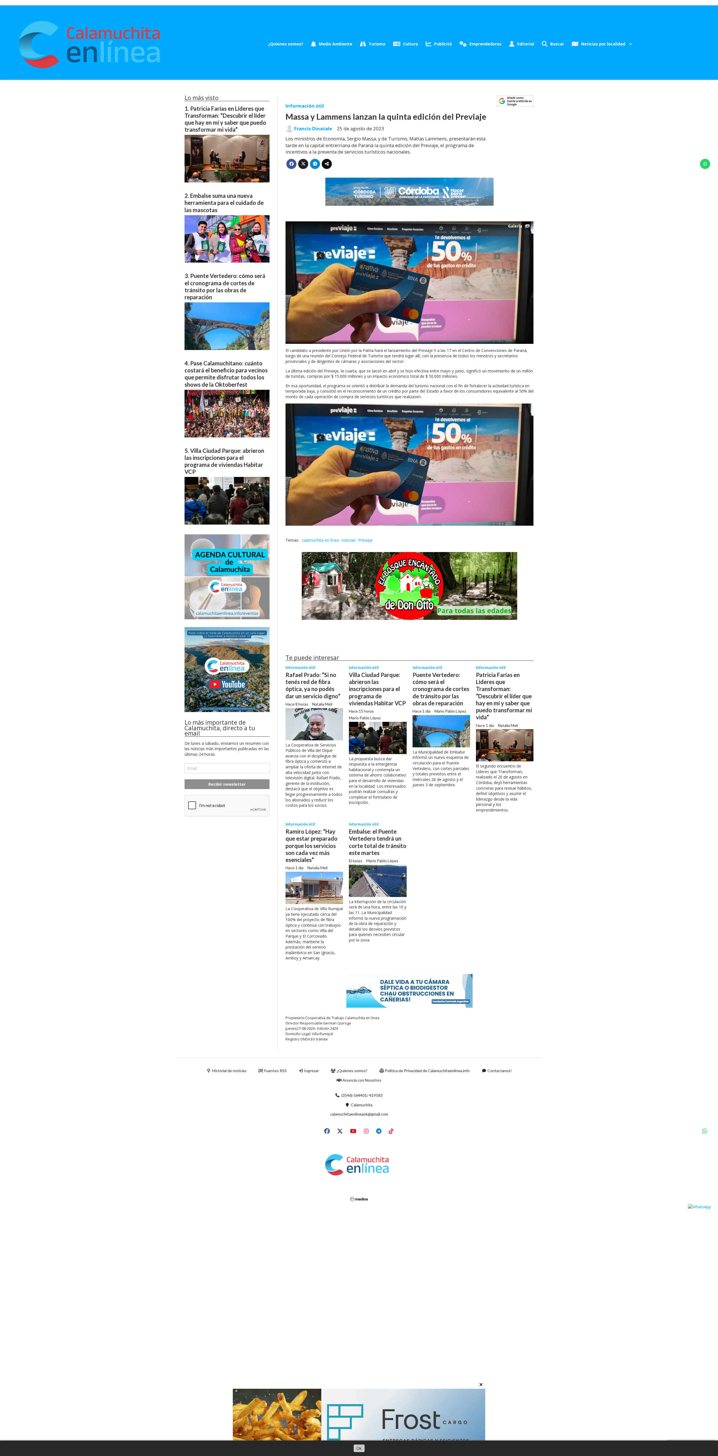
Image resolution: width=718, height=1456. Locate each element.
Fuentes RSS (275, 1070)
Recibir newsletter (227, 784)
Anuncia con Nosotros (361, 1080)
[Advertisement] (227, 864)
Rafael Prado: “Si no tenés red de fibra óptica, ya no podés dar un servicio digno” (313, 685)
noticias (349, 540)
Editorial (525, 44)
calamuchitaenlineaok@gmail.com (359, 1114)
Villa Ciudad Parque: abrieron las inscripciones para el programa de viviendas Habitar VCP (377, 688)
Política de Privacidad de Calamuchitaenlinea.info (427, 1070)
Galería (515, 226)
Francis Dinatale (313, 128)
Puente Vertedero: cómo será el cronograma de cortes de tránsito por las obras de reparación (441, 688)
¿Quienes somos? (285, 44)
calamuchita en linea (320, 540)
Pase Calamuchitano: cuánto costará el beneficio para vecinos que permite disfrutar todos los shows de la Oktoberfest (226, 374)
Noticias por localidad (603, 44)
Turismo (377, 44)
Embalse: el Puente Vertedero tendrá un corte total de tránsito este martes (377, 842)
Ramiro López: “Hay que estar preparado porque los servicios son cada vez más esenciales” (311, 845)
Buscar (557, 44)
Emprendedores (485, 44)
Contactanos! (499, 1070)
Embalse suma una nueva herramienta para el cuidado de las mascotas (224, 202)
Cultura (410, 44)
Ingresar (311, 1070)
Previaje (365, 540)
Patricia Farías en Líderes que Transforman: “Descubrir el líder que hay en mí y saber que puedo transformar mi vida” (504, 695)
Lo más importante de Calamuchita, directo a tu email (220, 728)
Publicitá (443, 44)
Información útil (305, 106)
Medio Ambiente (335, 44)
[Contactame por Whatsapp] (699, 1206)
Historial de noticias (229, 1070)
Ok (359, 1448)
